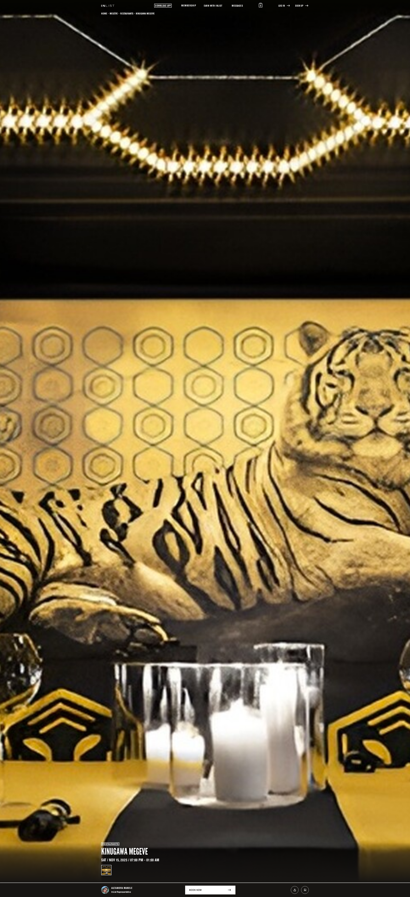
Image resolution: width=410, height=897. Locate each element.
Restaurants (126, 13)
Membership (188, 5)
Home (104, 13)
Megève (114, 13)
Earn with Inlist (213, 5)
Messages (237, 5)
